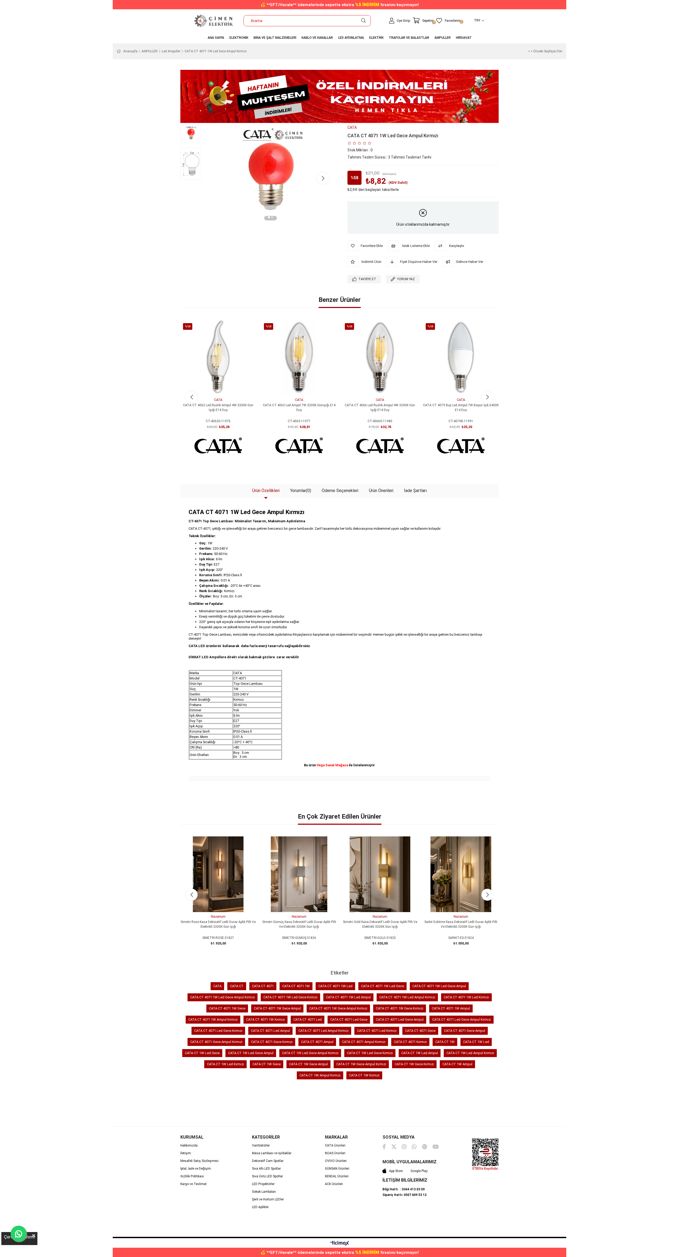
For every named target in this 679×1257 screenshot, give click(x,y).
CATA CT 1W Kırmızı (364, 1075)
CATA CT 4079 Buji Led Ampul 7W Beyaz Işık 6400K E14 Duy (461, 407)
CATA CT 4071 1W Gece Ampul (277, 1008)
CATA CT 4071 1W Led (335, 986)
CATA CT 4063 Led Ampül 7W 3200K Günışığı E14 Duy (299, 407)
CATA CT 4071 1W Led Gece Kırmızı (290, 997)
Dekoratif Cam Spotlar (268, 1161)
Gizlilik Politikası (192, 1176)
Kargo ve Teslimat (193, 1184)
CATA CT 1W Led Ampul (419, 1053)
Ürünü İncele (224, 385)
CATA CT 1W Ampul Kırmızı (320, 1075)
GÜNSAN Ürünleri (337, 1168)
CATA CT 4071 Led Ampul (270, 1031)
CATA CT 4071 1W (296, 986)
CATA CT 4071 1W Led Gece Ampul (439, 986)
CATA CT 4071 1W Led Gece (382, 986)
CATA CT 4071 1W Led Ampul (348, 997)
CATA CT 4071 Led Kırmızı (377, 1031)
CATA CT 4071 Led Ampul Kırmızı (323, 1031)
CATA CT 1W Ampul (457, 1064)
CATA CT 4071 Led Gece (348, 1019)
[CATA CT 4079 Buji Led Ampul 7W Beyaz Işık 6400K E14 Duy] (461, 357)
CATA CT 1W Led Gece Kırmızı (370, 1053)
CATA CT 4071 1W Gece (227, 1008)
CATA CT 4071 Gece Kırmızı (272, 1042)
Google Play (419, 1171)
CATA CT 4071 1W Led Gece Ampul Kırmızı (222, 997)
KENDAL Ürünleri (337, 1176)
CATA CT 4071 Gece (420, 1031)
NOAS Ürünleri (335, 1153)
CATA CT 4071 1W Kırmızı (265, 1019)
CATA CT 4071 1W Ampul (451, 1008)
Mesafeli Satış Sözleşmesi (199, 1161)
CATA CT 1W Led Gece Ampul (250, 1053)
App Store (396, 1171)
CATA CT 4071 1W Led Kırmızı (466, 997)
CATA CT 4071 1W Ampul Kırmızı (213, 1019)
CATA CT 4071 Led (307, 1019)
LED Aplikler (260, 1207)
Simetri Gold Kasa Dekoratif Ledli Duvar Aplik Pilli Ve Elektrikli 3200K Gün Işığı (380, 924)
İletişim (185, 1153)
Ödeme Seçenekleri (340, 490)
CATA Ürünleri (335, 1145)
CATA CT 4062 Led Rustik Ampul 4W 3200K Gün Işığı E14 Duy (218, 407)
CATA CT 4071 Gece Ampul (464, 1031)
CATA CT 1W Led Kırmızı (225, 1064)
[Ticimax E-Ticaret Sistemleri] (339, 1243)
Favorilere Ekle (212, 385)
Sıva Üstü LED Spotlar (267, 1176)
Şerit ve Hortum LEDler (268, 1199)
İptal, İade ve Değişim (195, 1168)
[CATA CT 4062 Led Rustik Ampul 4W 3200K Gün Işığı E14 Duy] (218, 357)
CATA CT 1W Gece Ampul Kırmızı (361, 1064)
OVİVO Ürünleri (336, 1161)
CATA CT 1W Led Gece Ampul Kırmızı (310, 1053)
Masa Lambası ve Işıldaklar (271, 1153)
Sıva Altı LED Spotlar (266, 1168)
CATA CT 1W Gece (267, 1064)
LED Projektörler (263, 1184)
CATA (217, 986)
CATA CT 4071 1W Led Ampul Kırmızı (407, 997)
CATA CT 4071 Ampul (317, 1042)
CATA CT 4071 (263, 986)
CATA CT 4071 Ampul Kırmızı (363, 1042)
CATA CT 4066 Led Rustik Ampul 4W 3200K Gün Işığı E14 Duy (380, 407)
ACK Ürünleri (334, 1184)
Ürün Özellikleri (266, 490)
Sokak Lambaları (264, 1192)
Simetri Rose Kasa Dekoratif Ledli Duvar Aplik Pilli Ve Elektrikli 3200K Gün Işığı (218, 924)
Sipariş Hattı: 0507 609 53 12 (404, 1195)
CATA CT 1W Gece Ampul (308, 1064)
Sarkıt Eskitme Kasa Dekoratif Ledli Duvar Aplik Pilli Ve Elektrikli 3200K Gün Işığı (460, 924)
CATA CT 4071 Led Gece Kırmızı (218, 1031)
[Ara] (364, 20)
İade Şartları (415, 490)
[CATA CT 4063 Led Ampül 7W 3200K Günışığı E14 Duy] (299, 357)
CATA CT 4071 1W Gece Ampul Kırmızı (338, 1008)
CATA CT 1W (445, 1042)
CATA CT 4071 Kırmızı (410, 1042)
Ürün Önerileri (381, 490)
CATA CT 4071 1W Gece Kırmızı (399, 1008)
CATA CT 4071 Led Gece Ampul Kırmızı (461, 1019)
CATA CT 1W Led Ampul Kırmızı (470, 1053)
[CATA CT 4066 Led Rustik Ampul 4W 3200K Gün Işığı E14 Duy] (380, 357)
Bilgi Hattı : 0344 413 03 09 (403, 1189)
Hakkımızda (189, 1145)
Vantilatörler (261, 1145)
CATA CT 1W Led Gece (202, 1053)
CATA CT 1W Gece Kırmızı (414, 1064)
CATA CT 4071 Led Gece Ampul (400, 1019)
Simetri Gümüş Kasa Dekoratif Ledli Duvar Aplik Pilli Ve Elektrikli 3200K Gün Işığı (299, 924)
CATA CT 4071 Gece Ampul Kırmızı (216, 1042)
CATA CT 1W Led (476, 1042)
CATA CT (236, 986)
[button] (269, 218)
